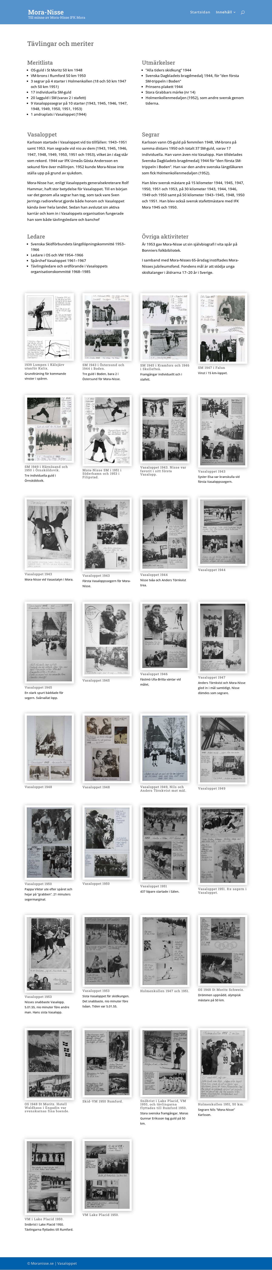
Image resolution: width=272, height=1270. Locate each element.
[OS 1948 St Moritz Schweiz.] (222, 982)
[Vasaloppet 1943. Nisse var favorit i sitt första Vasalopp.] (164, 459)
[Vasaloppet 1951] (164, 878)
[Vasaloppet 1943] (222, 464)
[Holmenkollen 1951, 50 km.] (222, 1096)
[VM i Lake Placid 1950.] (49, 1211)
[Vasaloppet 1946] (164, 666)
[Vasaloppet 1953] (49, 989)
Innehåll (224, 12)
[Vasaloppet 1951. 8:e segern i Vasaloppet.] (222, 881)
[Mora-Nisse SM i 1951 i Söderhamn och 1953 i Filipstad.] (107, 462)
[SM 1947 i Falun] (222, 360)
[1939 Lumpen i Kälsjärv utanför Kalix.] (49, 357)
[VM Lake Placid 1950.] (107, 1207)
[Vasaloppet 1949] (222, 780)
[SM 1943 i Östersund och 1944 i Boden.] (107, 357)
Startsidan (200, 12)
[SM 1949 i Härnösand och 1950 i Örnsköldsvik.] (49, 459)
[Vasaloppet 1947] (222, 670)
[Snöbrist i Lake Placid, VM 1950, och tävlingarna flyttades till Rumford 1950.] (164, 1093)
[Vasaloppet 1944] (164, 567)
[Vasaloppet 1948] (49, 779)
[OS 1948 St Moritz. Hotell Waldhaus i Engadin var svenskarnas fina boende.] (49, 1096)
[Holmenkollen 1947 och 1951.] (164, 983)
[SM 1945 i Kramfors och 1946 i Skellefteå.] (164, 357)
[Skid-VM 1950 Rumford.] (107, 1093)
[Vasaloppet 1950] (49, 876)
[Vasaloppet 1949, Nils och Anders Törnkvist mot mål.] (164, 779)
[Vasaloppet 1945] (49, 680)
